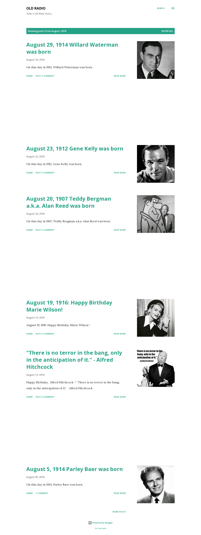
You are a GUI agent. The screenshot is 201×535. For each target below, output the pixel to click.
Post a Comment (45, 75)
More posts (119, 511)
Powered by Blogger (102, 522)
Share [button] (29, 75)
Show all (167, 31)
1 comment (42, 493)
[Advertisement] (76, 112)
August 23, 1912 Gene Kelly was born (74, 148)
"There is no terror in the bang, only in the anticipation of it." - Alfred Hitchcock (74, 359)
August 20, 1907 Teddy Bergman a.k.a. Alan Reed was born (68, 202)
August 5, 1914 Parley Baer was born (74, 469)
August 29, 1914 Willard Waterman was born (72, 48)
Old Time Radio (100, 528)
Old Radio (35, 8)
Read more (120, 75)
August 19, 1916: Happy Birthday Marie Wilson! (69, 306)
